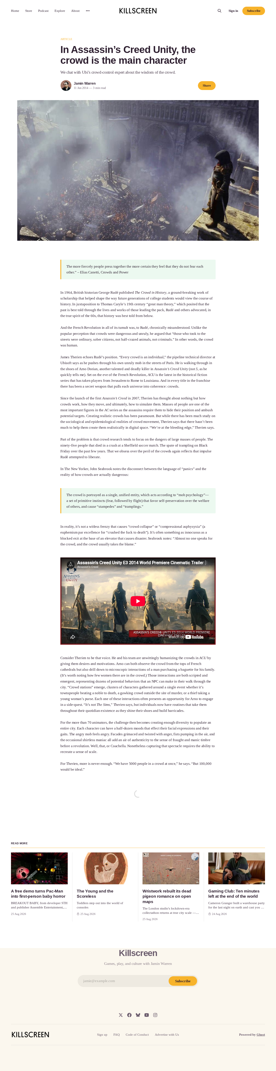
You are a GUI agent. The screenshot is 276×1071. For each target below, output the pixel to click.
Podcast (43, 10)
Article (66, 39)
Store (28, 10)
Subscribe (253, 10)
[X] (121, 1015)
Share (207, 85)
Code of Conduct (137, 1034)
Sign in (233, 10)
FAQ (116, 1034)
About (75, 10)
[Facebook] (129, 1015)
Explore (60, 10)
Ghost (261, 1034)
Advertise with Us (167, 1034)
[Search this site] (219, 10)
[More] (87, 10)
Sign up (102, 1034)
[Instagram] (155, 1015)
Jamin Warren (85, 83)
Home (15, 10)
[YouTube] (146, 1015)
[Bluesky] (138, 1015)
